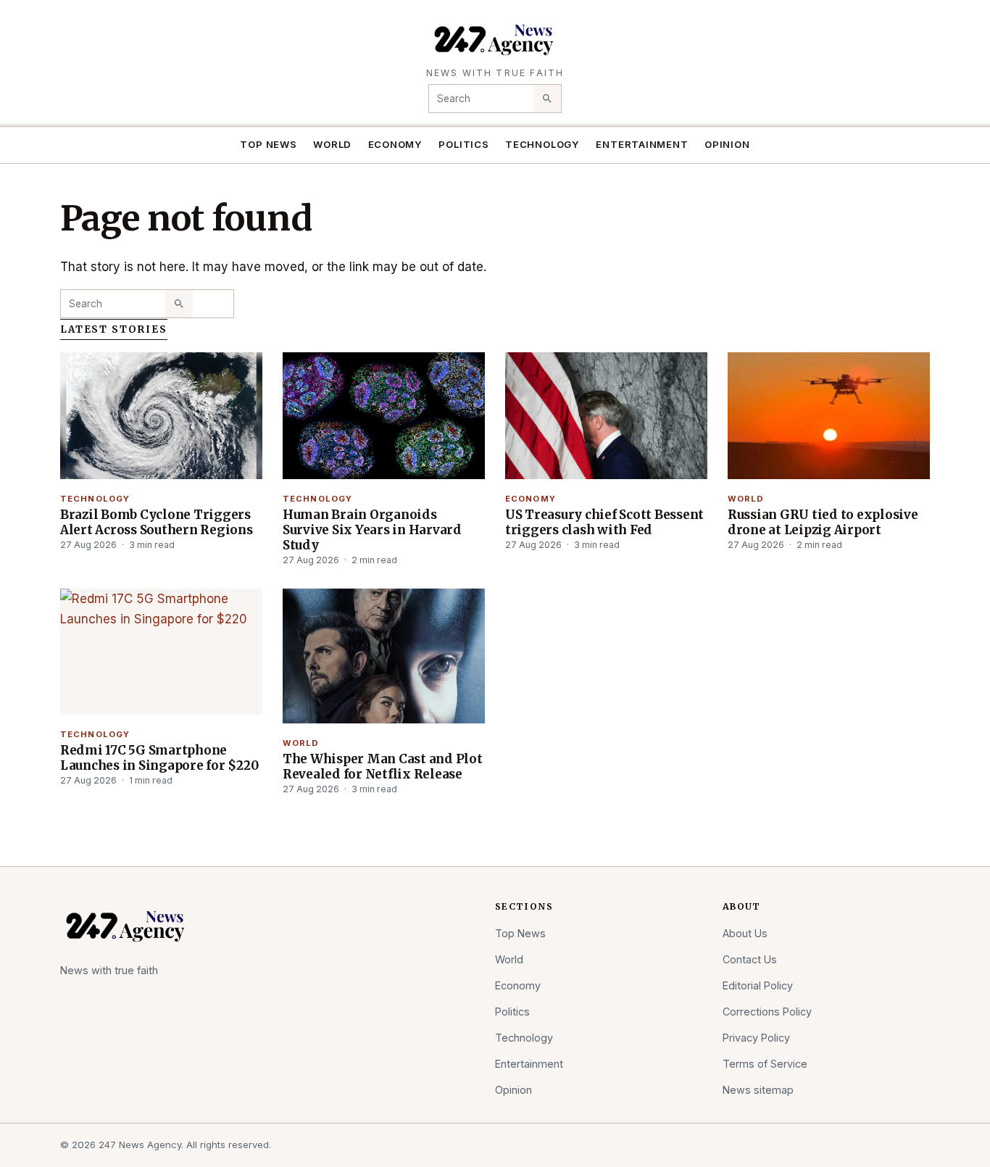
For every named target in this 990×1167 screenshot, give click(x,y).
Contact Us (750, 959)
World (332, 144)
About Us (745, 933)
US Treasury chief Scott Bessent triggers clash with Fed (604, 522)
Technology (542, 144)
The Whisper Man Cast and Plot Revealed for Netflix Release (383, 766)
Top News (268, 144)
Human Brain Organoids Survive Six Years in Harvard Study (372, 530)
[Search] (547, 98)
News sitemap (758, 1090)
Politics (463, 144)
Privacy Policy (756, 1037)
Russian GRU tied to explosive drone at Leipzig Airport (823, 522)
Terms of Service (765, 1064)
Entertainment (642, 144)
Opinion (727, 144)
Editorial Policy (758, 985)
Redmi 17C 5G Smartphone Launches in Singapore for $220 (159, 757)
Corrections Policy (767, 1011)
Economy (395, 144)
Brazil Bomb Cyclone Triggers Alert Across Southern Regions (156, 522)
